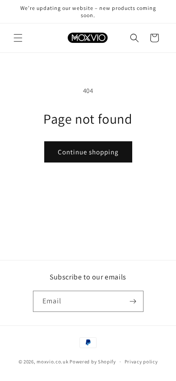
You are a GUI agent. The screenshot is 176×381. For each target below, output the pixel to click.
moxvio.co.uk (52, 361)
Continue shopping (88, 152)
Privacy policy (141, 361)
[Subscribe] (133, 301)
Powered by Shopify (92, 361)
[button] (18, 38)
